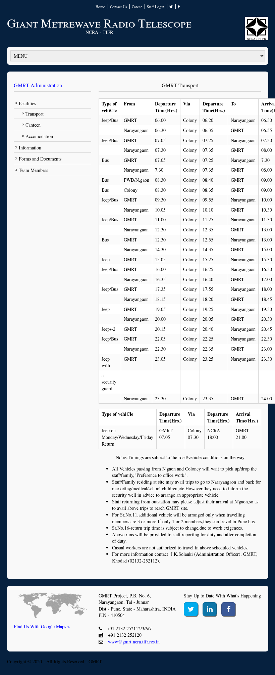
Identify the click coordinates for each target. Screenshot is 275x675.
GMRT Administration (38, 85)
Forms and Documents (40, 158)
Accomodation (39, 136)
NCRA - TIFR (99, 32)
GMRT (95, 661)
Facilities (27, 103)
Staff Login (155, 6)
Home (100, 6)
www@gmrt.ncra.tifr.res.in (134, 641)
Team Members (33, 170)
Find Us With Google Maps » (42, 626)
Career (137, 6)
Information (30, 147)
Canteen (33, 125)
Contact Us (118, 6)
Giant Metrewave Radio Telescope (99, 23)
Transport (34, 113)
